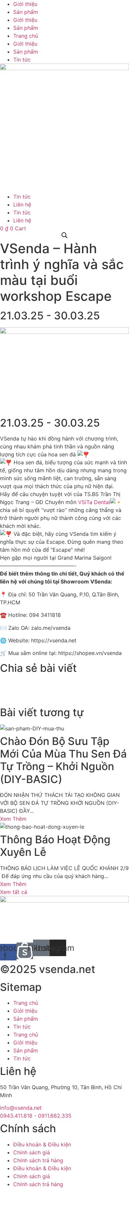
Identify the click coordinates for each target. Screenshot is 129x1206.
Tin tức (22, 59)
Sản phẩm (25, 12)
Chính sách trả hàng (38, 1160)
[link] (94, 502)
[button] (64, 684)
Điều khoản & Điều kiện (42, 1144)
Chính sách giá (31, 1152)
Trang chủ (25, 35)
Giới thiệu (25, 4)
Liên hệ (22, 204)
